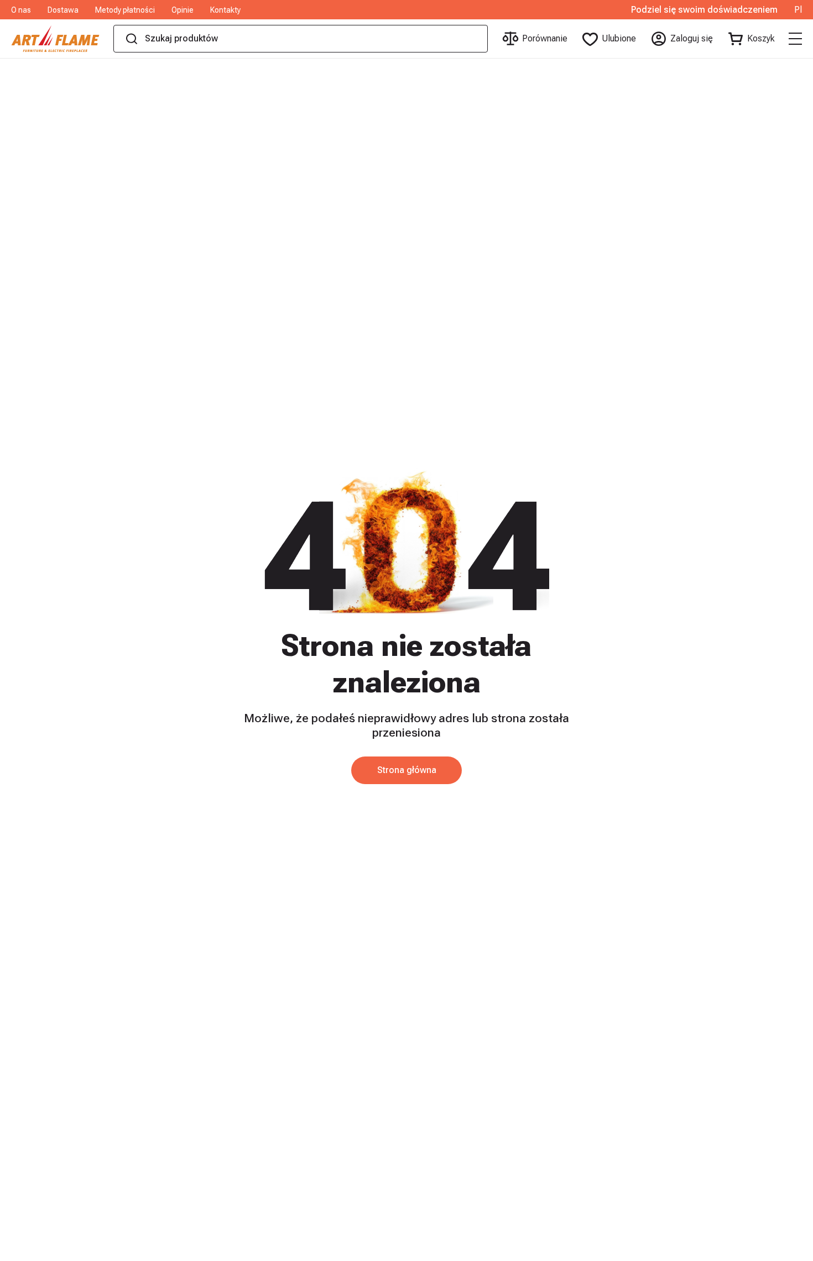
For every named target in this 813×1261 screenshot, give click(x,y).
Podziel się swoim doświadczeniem (704, 10)
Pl (798, 10)
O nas (21, 10)
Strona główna (406, 770)
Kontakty (225, 10)
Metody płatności (125, 10)
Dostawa (63, 10)
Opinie (182, 10)
